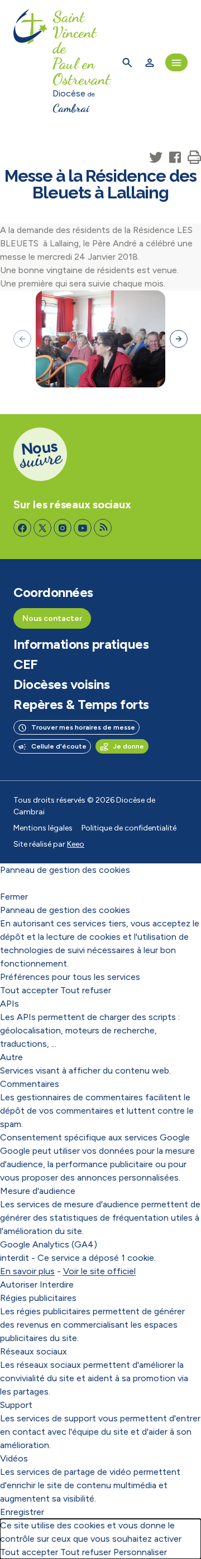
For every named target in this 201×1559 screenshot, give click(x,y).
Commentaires (29, 1084)
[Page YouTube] (83, 528)
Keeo (75, 844)
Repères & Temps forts (81, 704)
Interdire (57, 1284)
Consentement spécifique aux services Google (95, 1137)
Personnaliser (140, 1552)
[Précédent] (22, 339)
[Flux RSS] (103, 528)
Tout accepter (29, 990)
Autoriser (18, 1284)
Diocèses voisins (61, 684)
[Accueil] (30, 62)
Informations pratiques (81, 644)
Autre (11, 1057)
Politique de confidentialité (129, 828)
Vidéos (14, 1458)
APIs (9, 1003)
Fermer (14, 896)
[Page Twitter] (42, 528)
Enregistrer (22, 1512)
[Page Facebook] (22, 528)
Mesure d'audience (37, 1191)
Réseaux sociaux (33, 1351)
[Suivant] (179, 339)
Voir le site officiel (99, 1271)
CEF (25, 664)
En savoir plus (27, 1271)
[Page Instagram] (62, 528)
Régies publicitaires (38, 1298)
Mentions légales (43, 828)
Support (16, 1405)
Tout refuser (85, 990)
